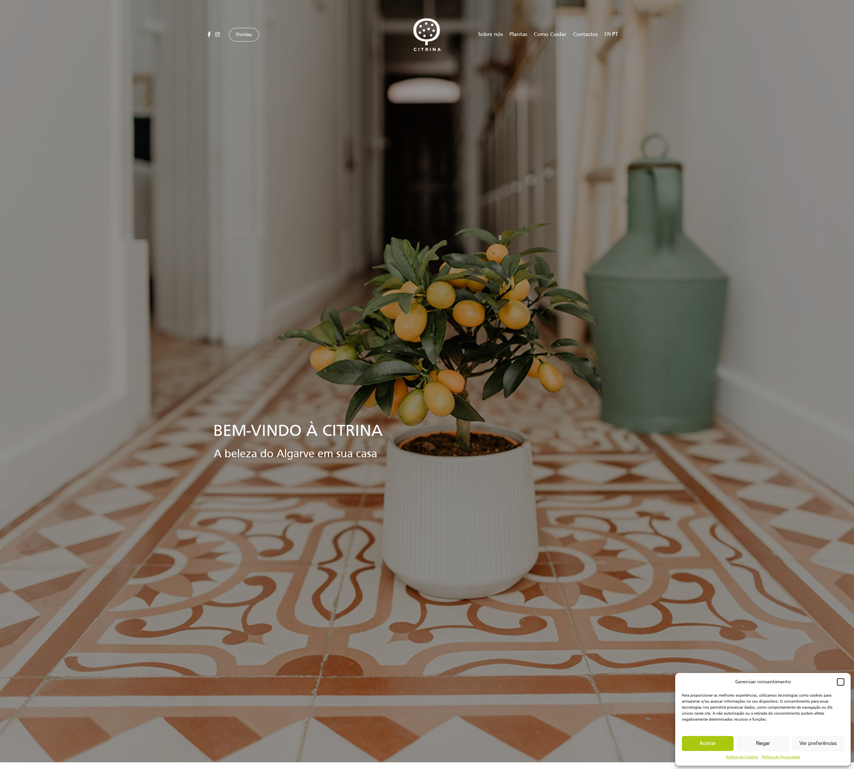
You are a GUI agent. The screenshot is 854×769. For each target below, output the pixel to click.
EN (607, 34)
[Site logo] (427, 34)
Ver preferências (818, 743)
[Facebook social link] (209, 34)
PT (615, 34)
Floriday (244, 34)
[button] (840, 682)
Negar (763, 743)
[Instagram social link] (217, 34)
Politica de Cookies (742, 757)
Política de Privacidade (781, 757)
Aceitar (708, 743)
